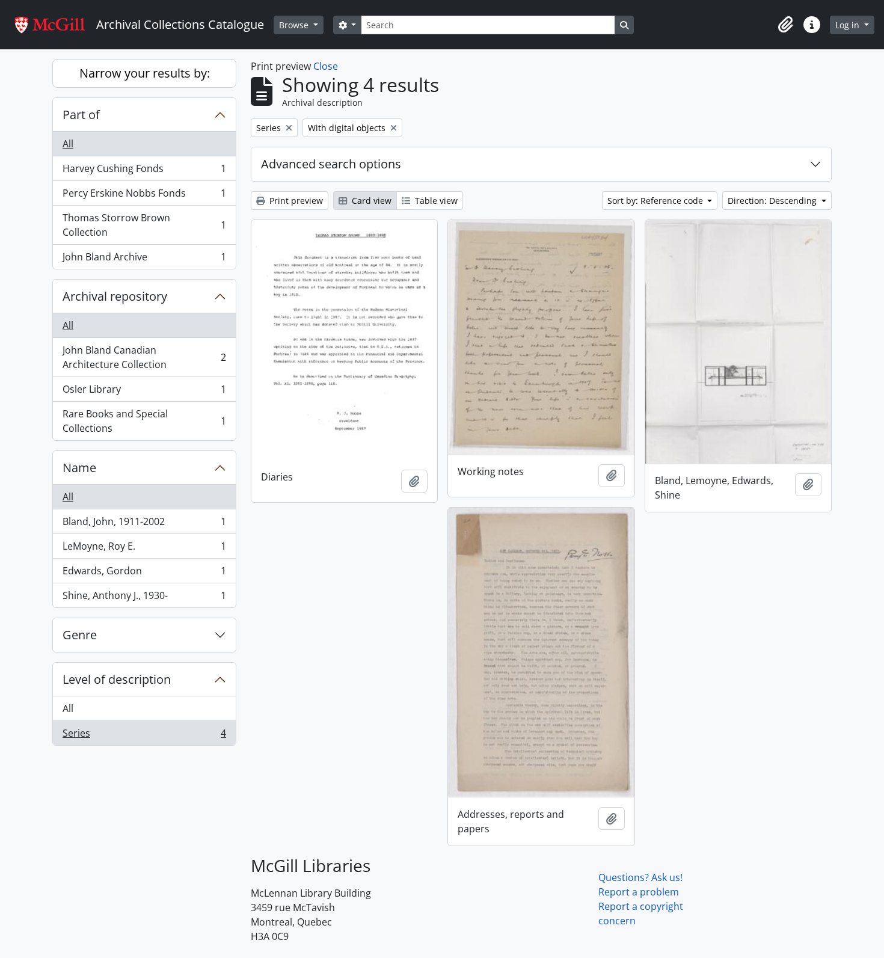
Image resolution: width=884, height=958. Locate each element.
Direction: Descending (773, 200)
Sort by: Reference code (656, 200)
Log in (848, 25)
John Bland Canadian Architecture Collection (144, 357)
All (68, 143)
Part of (81, 114)
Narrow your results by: (144, 73)
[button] (785, 24)
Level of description (117, 679)
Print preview (295, 200)
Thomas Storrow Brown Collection (144, 225)
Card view (370, 200)
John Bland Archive (144, 259)
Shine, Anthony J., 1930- (144, 598)
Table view (435, 200)
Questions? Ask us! (640, 877)
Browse (295, 25)
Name (79, 467)
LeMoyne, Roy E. (144, 549)
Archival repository (115, 296)
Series (144, 735)
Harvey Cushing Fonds (144, 171)
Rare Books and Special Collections (144, 421)
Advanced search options (331, 164)
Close (325, 66)
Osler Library (144, 392)
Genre (80, 635)
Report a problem (638, 891)
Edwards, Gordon (144, 573)
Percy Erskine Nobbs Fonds (144, 196)
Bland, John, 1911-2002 (144, 524)
